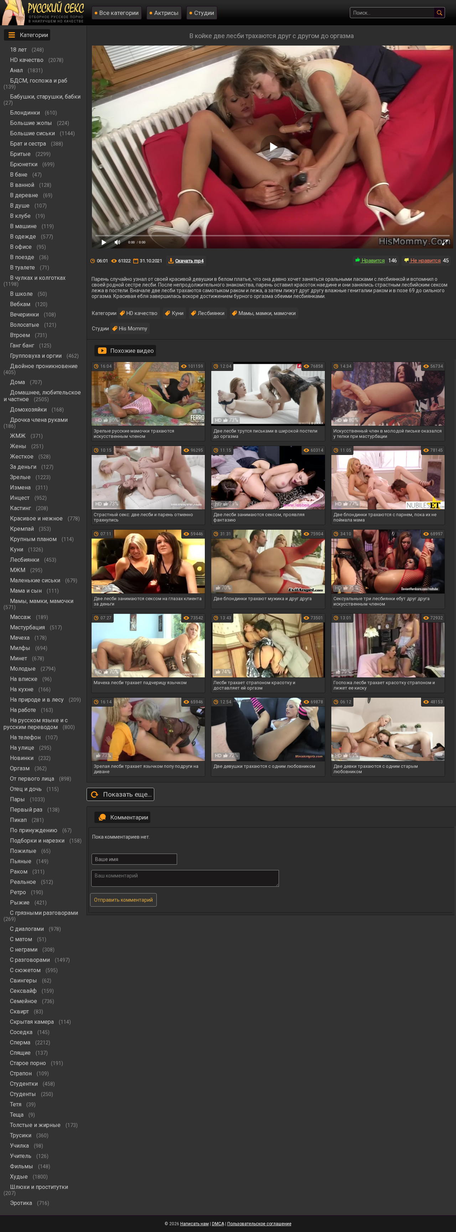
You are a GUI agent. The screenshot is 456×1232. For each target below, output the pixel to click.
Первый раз (27, 809)
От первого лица (33, 778)
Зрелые (21, 477)
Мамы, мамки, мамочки (41, 601)
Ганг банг (23, 345)
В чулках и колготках (38, 277)
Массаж (21, 617)
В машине (24, 226)
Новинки (22, 758)
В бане (19, 174)
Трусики (21, 1135)
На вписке (24, 679)
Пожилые (24, 851)
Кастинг (21, 508)
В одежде (23, 236)
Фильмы (22, 1166)
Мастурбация (28, 627)
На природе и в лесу (37, 699)
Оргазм (20, 768)
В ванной (23, 185)
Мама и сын (26, 590)
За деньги (24, 466)
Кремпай (22, 528)
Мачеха (20, 637)
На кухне (22, 689)
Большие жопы (31, 123)
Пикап (19, 820)
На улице (23, 747)
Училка (20, 1145)
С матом (21, 939)
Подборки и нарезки (38, 840)
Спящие (21, 1052)
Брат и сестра (28, 143)
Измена (21, 487)
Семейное (24, 1001)
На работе (23, 710)
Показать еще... (127, 794)
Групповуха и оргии (36, 355)
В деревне (25, 195)
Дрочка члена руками (39, 419)
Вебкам (21, 304)
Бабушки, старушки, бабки (45, 96)
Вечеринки (25, 314)
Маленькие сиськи (36, 580)
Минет (19, 658)
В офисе (21, 246)
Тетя (16, 1104)
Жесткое (22, 456)
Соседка (22, 1032)
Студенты (23, 1094)
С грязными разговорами (44, 912)
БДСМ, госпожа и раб (38, 80)
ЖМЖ (18, 435)
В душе (20, 205)
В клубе (21, 216)
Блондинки (25, 112)
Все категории (119, 12)
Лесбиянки (25, 559)
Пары (18, 799)
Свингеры (24, 980)
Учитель (21, 1156)
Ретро (18, 892)
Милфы (21, 648)
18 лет (19, 49)
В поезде (23, 257)
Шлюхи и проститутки (39, 1187)
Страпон (21, 1073)
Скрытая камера (32, 1021)
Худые (19, 1176)
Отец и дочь (26, 789)
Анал (17, 70)
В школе (22, 293)
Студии (204, 12)
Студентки (24, 1083)
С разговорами (30, 959)
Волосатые (25, 324)
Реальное (23, 882)
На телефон (26, 737)
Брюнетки (24, 164)
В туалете (23, 267)
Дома (18, 382)
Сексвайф (24, 990)
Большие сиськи (33, 133)
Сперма (21, 1042)
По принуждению (34, 830)
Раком (19, 871)
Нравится (373, 260)
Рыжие (20, 902)
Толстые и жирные (36, 1125)
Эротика (21, 1203)
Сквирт (20, 1011)
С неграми (24, 949)
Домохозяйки (29, 409)
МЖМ (18, 570)
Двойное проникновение (44, 366)
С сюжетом (26, 970)
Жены (19, 446)
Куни (17, 549)
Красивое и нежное (37, 518)
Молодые (23, 668)
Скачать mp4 (189, 260)
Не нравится (425, 260)
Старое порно (28, 1063)
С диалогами (27, 929)
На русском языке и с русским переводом (36, 723)
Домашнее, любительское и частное (42, 396)
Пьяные (21, 861)
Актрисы (166, 12)
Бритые (21, 154)
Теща (17, 1114)
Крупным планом (34, 539)
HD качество (27, 60)
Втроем (20, 335)
